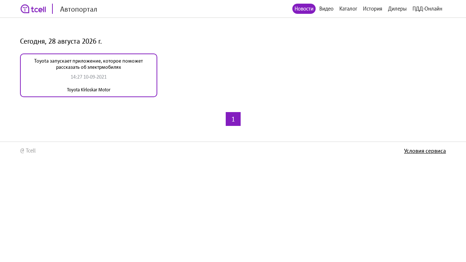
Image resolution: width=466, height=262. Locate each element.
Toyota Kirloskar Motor (88, 89)
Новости (304, 8)
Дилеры (397, 8)
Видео (326, 8)
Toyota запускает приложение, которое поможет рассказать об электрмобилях (88, 64)
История (372, 8)
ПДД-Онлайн (427, 8)
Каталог (348, 8)
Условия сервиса (425, 150)
